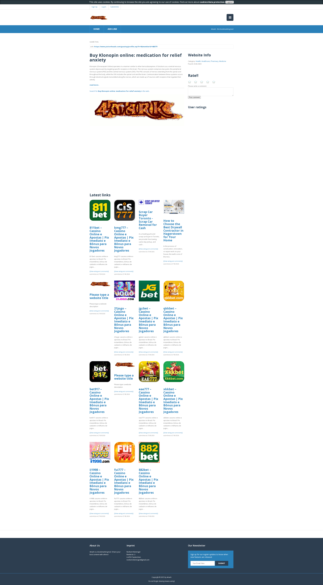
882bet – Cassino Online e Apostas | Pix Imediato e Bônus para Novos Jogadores (148, 481)
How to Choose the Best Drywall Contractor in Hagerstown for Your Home (173, 230)
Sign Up (94, 7)
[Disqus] (137, 157)
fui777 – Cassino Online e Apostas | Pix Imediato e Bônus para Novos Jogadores (124, 481)
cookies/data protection (212, 2)
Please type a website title (99, 296)
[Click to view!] (137, 110)
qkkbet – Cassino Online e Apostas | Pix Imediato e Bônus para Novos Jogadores (173, 319)
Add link (112, 29)
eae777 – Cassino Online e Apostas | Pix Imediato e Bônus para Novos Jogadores (148, 400)
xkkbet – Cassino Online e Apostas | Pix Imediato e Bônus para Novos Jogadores (173, 400)
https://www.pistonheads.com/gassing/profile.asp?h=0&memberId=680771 (126, 46)
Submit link (114, 7)
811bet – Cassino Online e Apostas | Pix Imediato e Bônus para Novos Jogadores (99, 239)
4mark (169, 577)
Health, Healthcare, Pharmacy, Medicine (211, 61)
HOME (96, 29)
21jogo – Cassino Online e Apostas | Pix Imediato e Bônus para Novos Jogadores (124, 319)
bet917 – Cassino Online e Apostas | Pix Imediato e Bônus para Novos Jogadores (99, 400)
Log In (104, 7)
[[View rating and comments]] (99, 271)
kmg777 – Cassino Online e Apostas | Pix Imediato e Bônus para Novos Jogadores (124, 239)
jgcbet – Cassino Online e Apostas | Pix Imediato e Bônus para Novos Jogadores (148, 319)
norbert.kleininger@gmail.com (138, 560)
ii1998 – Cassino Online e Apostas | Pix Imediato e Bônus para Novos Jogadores (99, 481)
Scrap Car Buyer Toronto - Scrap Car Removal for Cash (148, 220)
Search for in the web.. (120, 91)
